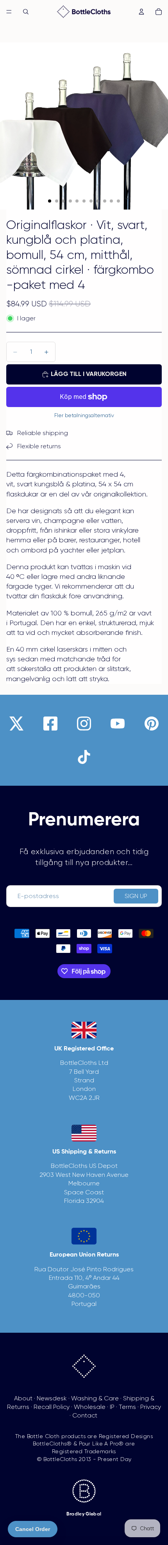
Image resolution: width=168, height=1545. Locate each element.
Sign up (136, 896)
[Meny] (9, 12)
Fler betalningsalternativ (84, 415)
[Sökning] (25, 11)
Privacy (150, 1406)
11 (118, 201)
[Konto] (141, 11)
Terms (127, 1406)
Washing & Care (95, 1398)
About (23, 1398)
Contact (84, 1415)
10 (111, 201)
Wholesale (89, 1406)
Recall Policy (52, 1406)
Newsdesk (52, 1398)
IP (112, 1406)
